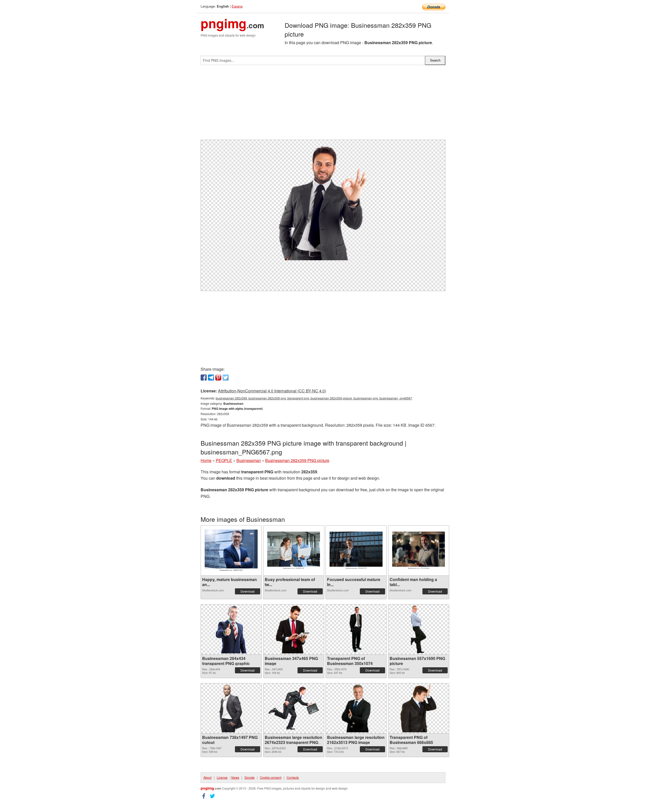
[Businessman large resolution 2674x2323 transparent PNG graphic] (293, 708)
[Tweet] (226, 377)
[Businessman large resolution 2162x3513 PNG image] (356, 708)
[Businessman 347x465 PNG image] (294, 629)
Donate (250, 777)
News (235, 777)
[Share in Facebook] (204, 377)
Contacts (293, 777)
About (207, 777)
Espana (237, 6)
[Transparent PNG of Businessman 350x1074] (356, 629)
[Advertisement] (323, 104)
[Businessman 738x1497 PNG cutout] (231, 708)
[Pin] (218, 377)
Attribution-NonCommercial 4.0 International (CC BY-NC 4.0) (272, 391)
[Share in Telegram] (211, 377)
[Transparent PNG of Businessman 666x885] (418, 708)
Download (247, 591)
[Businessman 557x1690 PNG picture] (418, 629)
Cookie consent (270, 777)
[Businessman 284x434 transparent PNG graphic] (231, 629)
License (222, 777)
